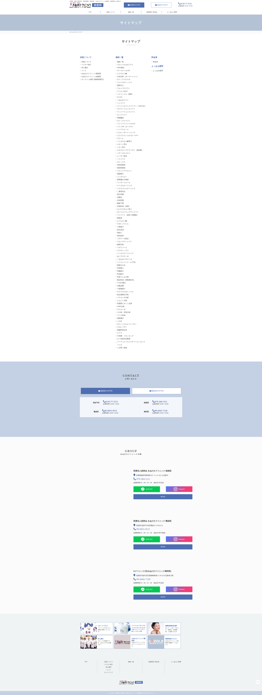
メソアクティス (123, 129)
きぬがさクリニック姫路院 (91, 76)
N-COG (120, 97)
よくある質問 (158, 71)
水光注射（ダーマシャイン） (127, 76)
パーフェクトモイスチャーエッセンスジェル (131, 343)
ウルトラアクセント (124, 171)
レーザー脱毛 (122, 156)
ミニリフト (121, 103)
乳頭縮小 (120, 274)
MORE (163, 497)
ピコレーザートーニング (126, 132)
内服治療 (120, 286)
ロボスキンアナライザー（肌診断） (130, 150)
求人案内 (84, 67)
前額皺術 (120, 118)
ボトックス (121, 162)
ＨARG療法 (121, 283)
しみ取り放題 (122, 348)
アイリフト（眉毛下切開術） (127, 215)
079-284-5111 (161, 401)
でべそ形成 (121, 315)
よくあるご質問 (172, 12)
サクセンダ (121, 309)
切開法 (119, 197)
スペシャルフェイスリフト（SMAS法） (131, 106)
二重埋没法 (121, 191)
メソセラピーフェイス (125, 253)
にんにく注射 (122, 300)
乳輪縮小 (120, 271)
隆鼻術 (119, 218)
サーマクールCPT (123, 70)
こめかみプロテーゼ (124, 259)
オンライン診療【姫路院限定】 (92, 79)
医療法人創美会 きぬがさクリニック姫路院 (128, 693)
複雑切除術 (121, 168)
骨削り (119, 233)
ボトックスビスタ (123, 79)
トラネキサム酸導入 (124, 141)
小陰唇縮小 (121, 289)
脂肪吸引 (120, 174)
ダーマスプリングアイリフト (127, 212)
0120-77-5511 (111, 401)
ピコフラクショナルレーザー (127, 135)
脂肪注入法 (121, 265)
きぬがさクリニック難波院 (91, 73)
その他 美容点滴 (123, 312)
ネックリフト (122, 115)
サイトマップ (108, 672)
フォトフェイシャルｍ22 (126, 123)
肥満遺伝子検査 (123, 179)
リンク (83, 70)
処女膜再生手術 (123, 295)
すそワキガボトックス (125, 292)
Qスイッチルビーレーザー (126, 324)
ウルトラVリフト (123, 88)
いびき (119, 321)
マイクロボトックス (124, 82)
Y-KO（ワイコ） (123, 224)
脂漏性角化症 (122, 330)
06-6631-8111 (110, 410)
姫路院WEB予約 (135, 5)
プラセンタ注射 (123, 297)
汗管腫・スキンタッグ (125, 336)
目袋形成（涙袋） (123, 206)
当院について (110, 12)
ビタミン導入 (122, 144)
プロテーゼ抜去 (123, 238)
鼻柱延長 (120, 236)
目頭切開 (120, 200)
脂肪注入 (120, 85)
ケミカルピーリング (124, 185)
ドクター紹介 (86, 65)
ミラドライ (121, 159)
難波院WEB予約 (162, 5)
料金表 (155, 62)
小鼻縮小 (120, 227)
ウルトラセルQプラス (125, 65)
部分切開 (120, 194)
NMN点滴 (120, 306)
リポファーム (122, 247)
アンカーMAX (122, 91)
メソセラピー (122, 177)
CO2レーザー (122, 327)
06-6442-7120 (161, 410)
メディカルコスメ (123, 153)
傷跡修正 (120, 318)
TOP (90, 12)
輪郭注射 (120, 244)
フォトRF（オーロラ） (125, 126)
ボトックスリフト (123, 121)
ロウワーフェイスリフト (126, 109)
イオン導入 (121, 147)
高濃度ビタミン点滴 (124, 303)
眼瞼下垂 (120, 203)
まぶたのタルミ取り (124, 209)
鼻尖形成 (120, 230)
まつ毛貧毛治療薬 (123, 339)
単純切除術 (121, 165)
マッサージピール (123, 182)
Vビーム (120, 138)
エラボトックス (123, 250)
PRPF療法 (120, 67)
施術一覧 (131, 12)
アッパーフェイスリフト (126, 112)
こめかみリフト (123, 100)
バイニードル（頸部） (125, 94)
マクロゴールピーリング (126, 188)
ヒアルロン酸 (122, 73)
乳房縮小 (120, 268)
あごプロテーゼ (123, 256)
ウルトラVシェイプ (124, 241)
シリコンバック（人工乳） (127, 262)
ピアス (119, 333)
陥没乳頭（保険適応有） (126, 280)
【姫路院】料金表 (151, 12)
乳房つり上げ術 (123, 277)
